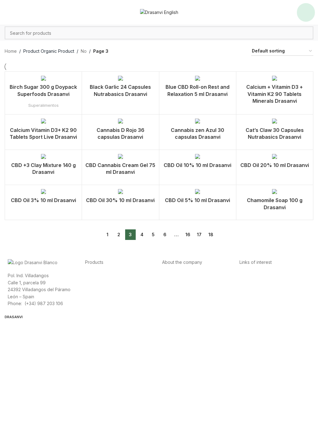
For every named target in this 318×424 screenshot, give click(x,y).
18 (210, 234)
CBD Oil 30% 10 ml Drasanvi (120, 200)
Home (11, 51)
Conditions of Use (257, 282)
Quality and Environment (264, 303)
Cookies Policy (254, 296)
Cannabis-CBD (100, 303)
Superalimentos (43, 105)
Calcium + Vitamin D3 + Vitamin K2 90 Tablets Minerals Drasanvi (274, 94)
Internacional (175, 282)
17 (199, 234)
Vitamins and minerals (107, 296)
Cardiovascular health (107, 289)
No (84, 51)
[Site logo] (159, 12)
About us (171, 275)
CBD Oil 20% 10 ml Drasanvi (274, 165)
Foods (91, 275)
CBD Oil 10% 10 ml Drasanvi (197, 165)
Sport (90, 282)
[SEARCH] (306, 32)
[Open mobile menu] (305, 12)
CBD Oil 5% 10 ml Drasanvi (197, 200)
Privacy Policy (253, 275)
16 (187, 234)
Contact (170, 289)
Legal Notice (252, 289)
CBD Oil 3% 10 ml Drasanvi (43, 200)
